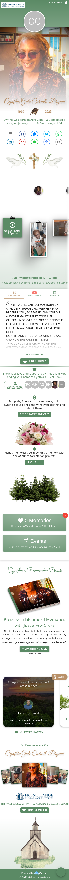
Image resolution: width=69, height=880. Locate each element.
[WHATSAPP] (58, 134)
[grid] (34, 236)
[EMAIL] (22, 142)
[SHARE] (46, 142)
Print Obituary (36, 361)
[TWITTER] (46, 134)
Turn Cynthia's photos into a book (34, 278)
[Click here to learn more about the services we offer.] (34, 797)
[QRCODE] (10, 134)
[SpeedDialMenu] (61, 872)
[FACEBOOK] (22, 134)
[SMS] (34, 142)
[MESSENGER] (34, 134)
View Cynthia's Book (34, 648)
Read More (34, 354)
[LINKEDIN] (10, 142)
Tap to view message (31, 732)
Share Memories (36, 810)
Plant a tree (34, 462)
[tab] (14, 294)
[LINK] (58, 142)
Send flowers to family (34, 414)
